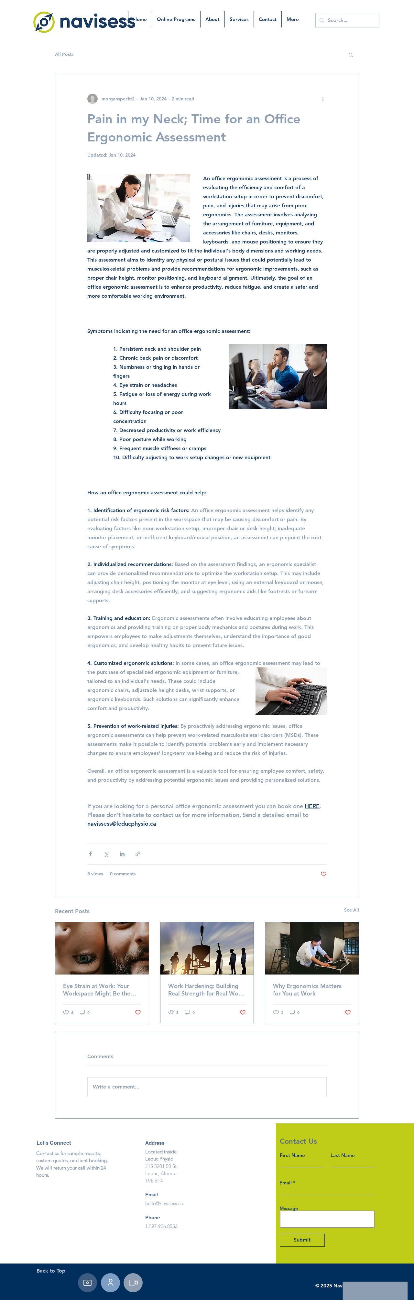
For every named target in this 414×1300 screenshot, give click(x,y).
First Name (292, 1155)
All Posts (64, 54)
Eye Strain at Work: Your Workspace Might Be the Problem (96, 989)
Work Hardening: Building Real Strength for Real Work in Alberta (206, 989)
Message (289, 1208)
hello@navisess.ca (164, 1203)
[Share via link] (138, 854)
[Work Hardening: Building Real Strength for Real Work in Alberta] (207, 948)
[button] (351, 54)
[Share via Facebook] (90, 854)
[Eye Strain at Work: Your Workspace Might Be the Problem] (102, 948)
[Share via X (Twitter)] (106, 854)
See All (351, 910)
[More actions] (323, 99)
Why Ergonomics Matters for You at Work (307, 989)
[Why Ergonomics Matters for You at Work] (312, 948)
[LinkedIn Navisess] (110, 1282)
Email (285, 1182)
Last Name (343, 1155)
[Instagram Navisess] (87, 1282)
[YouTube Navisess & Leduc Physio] (133, 1282)
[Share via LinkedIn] (122, 854)
